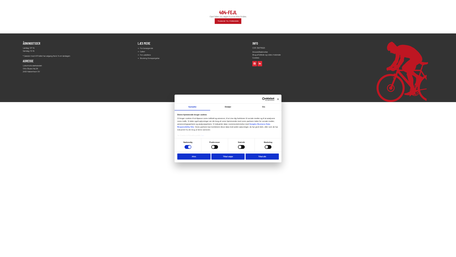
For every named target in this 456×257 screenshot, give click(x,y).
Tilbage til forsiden (228, 21)
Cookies (255, 58)
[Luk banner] (278, 99)
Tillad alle (262, 157)
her (202, 135)
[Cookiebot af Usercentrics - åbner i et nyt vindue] (264, 99)
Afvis (194, 157)
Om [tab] (263, 107)
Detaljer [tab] (228, 107)
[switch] (214, 147)
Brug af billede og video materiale (266, 55)
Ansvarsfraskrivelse (260, 52)
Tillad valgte (228, 157)
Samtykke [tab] (192, 107)
